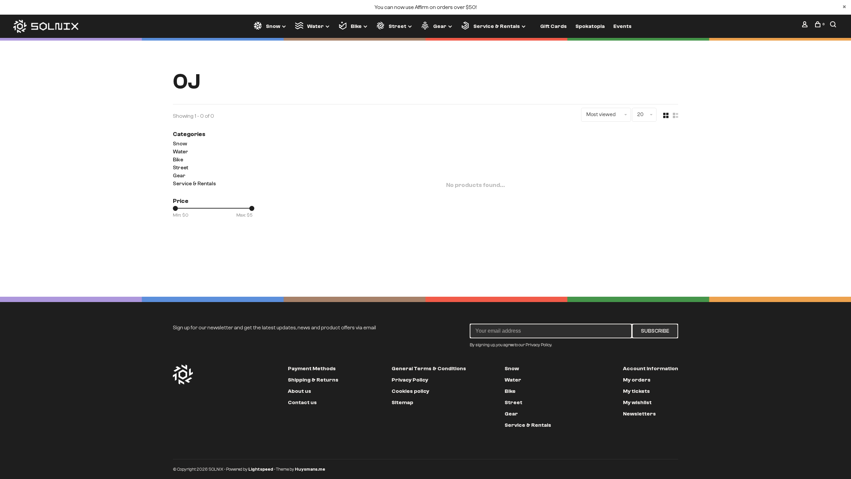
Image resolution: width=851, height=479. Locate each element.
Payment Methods (312, 369)
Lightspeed (260, 469)
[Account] (805, 26)
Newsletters (639, 414)
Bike (356, 26)
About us (299, 391)
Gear (439, 26)
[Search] (834, 26)
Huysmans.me (310, 469)
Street (397, 26)
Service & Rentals (496, 26)
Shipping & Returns (313, 380)
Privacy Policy (410, 380)
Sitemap (402, 402)
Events (622, 26)
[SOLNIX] (183, 375)
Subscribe (655, 331)
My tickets (636, 391)
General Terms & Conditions (429, 369)
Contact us (302, 402)
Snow (273, 26)
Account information (650, 369)
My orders (637, 380)
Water (315, 26)
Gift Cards (553, 26)
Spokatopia (590, 26)
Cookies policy (410, 391)
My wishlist (637, 402)
